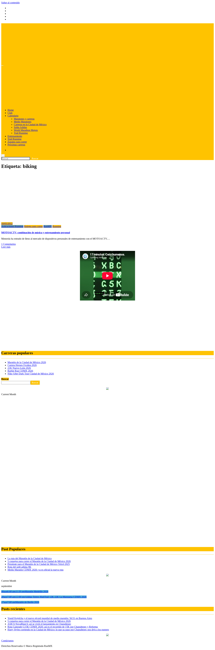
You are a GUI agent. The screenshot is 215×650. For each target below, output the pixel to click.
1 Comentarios (8, 244)
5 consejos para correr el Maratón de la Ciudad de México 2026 (39, 561)
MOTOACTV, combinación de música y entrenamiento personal (35, 232)
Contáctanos (7, 640)
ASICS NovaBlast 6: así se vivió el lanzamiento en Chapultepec (39, 624)
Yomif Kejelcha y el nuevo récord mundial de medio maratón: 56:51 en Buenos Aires (50, 618)
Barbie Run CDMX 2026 (20, 370)
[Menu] (2, 65)
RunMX (47, 226)
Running (56, 226)
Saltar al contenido (10, 2)
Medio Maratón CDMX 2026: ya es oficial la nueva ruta (35, 569)
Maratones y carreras (24, 118)
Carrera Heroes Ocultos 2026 (22, 365)
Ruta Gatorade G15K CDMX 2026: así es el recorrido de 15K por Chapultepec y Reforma (53, 626)
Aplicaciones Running (12, 226)
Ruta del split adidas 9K (19, 567)
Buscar (5, 379)
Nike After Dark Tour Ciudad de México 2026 (31, 373)
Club (10, 113)
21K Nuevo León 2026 (19, 368)
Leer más (5, 247)
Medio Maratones (22, 121)
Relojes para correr (33, 226)
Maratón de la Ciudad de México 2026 (27, 362)
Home (11, 110)
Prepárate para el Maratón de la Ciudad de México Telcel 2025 (39, 564)
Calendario (13, 115)
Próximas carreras (16, 144)
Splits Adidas (20, 127)
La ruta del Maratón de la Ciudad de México (30, 558)
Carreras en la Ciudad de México (30, 124)
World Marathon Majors (26, 130)
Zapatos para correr (17, 141)
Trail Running (21, 133)
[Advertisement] (95, 326)
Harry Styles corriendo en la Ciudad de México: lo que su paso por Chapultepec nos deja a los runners (58, 629)
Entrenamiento (15, 136)
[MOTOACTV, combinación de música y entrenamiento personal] (33, 218)
